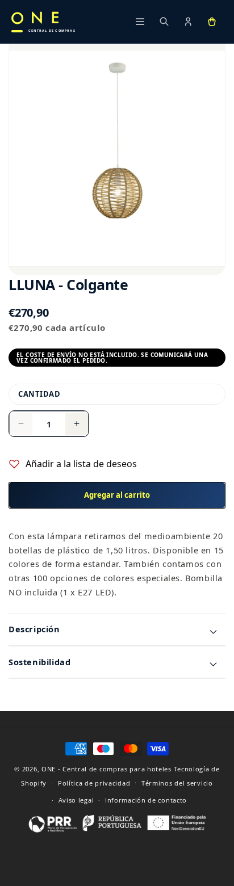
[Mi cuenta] (188, 21)
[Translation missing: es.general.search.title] (164, 21)
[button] (212, 21)
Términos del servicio (177, 783)
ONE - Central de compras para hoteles (106, 769)
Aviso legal (76, 800)
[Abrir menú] (140, 21)
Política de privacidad (94, 783)
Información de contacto (146, 800)
